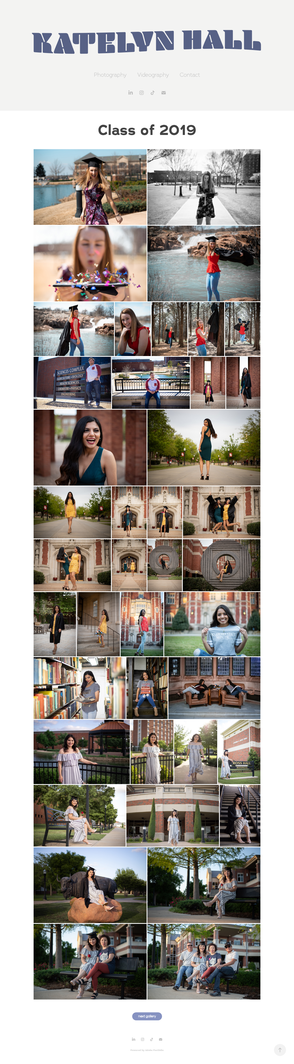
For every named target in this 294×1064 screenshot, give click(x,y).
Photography (110, 74)
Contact (190, 74)
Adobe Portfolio (154, 1050)
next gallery (147, 1016)
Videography (153, 74)
